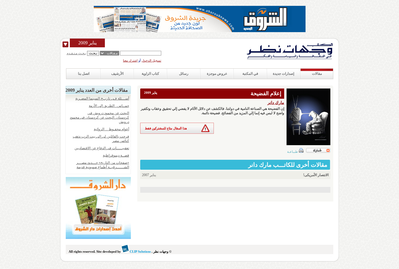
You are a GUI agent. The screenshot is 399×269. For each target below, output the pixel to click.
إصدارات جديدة (283, 74)
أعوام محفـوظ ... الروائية (111, 129)
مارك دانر (276, 102)
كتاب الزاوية (150, 74)
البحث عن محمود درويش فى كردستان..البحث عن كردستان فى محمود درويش (99, 117)
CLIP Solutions (140, 251)
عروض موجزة (217, 74)
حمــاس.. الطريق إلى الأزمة (109, 106)
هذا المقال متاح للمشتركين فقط (166, 128)
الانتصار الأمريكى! (316, 175)
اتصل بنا (83, 74)
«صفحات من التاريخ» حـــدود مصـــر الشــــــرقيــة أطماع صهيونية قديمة (102, 165)
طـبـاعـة (293, 151)
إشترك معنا (130, 60)
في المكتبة (250, 74)
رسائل (183, 74)
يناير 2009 (87, 42)
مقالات (317, 74)
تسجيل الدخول (151, 60)
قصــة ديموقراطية (116, 155)
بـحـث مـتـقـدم (76, 53)
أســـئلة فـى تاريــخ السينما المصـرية (102, 98)
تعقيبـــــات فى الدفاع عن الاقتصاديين (101, 148)
